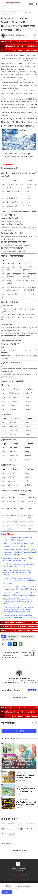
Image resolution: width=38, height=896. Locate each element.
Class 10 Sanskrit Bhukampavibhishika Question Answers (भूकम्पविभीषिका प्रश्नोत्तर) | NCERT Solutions (19, 601)
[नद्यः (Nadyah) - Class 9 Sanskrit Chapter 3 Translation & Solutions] (8, 790)
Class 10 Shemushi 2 (27, 636)
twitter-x (10, 834)
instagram (11, 829)
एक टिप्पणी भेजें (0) (19, 731)
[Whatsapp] (20, 644)
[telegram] (26, 875)
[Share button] (26, 644)
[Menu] (2, 4)
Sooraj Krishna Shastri (18, 678)
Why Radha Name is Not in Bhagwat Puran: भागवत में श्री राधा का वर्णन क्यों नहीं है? (26, 803)
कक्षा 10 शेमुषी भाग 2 (13, 636)
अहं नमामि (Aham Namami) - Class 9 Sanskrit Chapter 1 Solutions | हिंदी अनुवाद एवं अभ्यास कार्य (26, 776)
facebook (11, 824)
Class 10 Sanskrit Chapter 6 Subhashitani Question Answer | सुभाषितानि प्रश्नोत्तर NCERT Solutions (17, 572)
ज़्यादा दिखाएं (32, 690)
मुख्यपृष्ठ (3, 11)
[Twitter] (15, 644)
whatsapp (30, 824)
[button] (31, 4)
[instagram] (22, 875)
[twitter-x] (15, 875)
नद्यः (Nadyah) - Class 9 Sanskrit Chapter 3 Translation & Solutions (25, 790)
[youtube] (19, 875)
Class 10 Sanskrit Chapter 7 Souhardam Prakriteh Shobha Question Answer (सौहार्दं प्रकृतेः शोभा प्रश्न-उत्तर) (19, 581)
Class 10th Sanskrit (12, 11)
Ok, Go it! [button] (7, 892)
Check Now (14, 888)
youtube (30, 829)
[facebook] (12, 875)
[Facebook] (10, 644)
